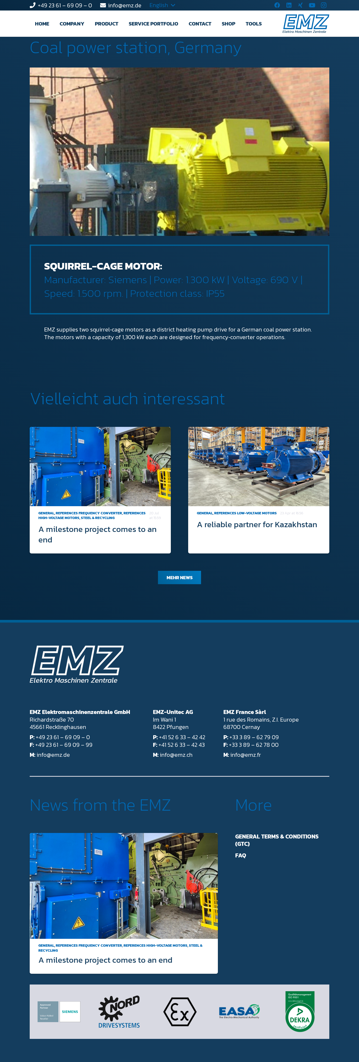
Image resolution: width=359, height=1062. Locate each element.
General (46, 513)
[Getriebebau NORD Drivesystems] (119, 1012)
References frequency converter (89, 513)
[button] (89, 23)
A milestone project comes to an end (97, 534)
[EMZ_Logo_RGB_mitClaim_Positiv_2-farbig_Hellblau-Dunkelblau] (306, 23)
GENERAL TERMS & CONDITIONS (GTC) (277, 840)
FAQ (240, 855)
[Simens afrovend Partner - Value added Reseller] (59, 1011)
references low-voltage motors (245, 513)
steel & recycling (98, 518)
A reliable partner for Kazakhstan (257, 524)
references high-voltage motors (155, 946)
